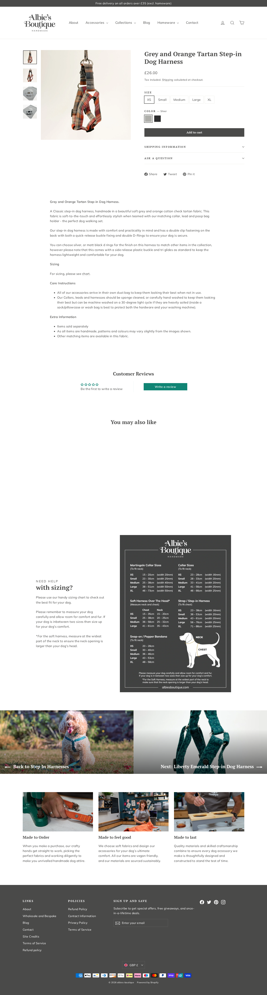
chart (86, 274)
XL (209, 100)
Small (162, 100)
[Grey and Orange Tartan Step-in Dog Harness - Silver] (25, 507)
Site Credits (31, 936)
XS (149, 100)
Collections (124, 22)
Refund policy (32, 950)
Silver (148, 118)
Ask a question (158, 158)
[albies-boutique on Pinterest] (216, 902)
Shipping (167, 79)
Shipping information (165, 146)
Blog (146, 22)
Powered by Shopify (147, 982)
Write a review (165, 387)
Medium (179, 100)
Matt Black (157, 118)
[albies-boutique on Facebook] (202, 902)
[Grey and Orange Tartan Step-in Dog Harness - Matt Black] (29, 507)
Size (148, 92)
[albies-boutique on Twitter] (209, 902)
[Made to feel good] (133, 811)
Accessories (95, 22)
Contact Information (82, 916)
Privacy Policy (77, 922)
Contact (192, 22)
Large (196, 100)
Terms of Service (34, 943)
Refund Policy (77, 909)
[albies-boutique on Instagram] (223, 902)
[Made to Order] (58, 811)
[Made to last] (209, 811)
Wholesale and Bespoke (39, 916)
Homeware (166, 22)
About (73, 22)
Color (155, 111)
